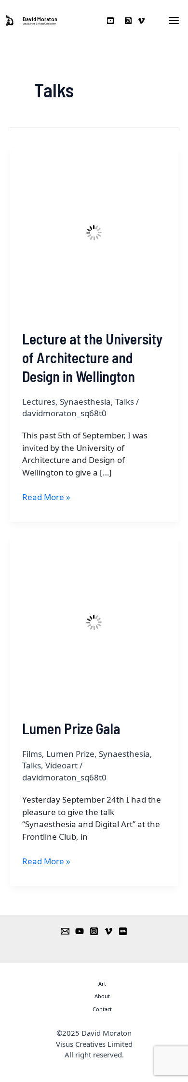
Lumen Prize (70, 753)
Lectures (38, 401)
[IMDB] (123, 931)
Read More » (46, 496)
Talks (124, 401)
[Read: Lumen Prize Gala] (94, 621)
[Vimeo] (108, 931)
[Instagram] (94, 931)
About (102, 996)
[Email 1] (65, 931)
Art (102, 983)
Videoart (61, 765)
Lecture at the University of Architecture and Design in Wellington (92, 357)
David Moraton (40, 18)
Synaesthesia (85, 401)
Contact (102, 1009)
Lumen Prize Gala (71, 728)
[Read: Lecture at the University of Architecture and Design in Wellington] (94, 232)
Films (32, 753)
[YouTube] (79, 931)
